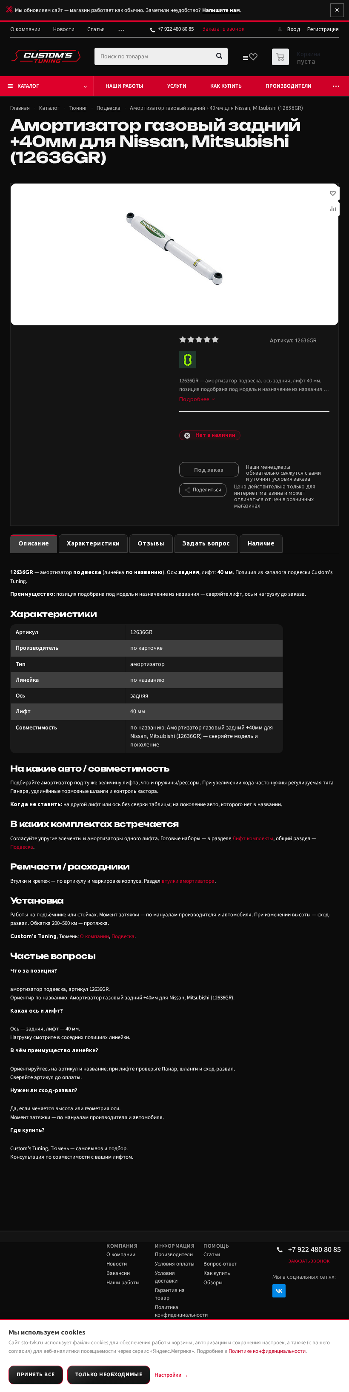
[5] (216, 339)
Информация (175, 1246)
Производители (289, 86)
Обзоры (213, 1282)
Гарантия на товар (170, 1294)
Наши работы (124, 86)
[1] (183, 339)
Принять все (36, 1374)
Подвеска (21, 847)
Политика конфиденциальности (181, 1311)
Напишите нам (221, 10)
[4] (207, 339)
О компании (94, 936)
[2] (191, 339)
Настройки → (171, 1375)
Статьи (211, 1254)
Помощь (216, 1246)
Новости (116, 1264)
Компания (121, 1246)
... (122, 29)
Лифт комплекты (252, 838)
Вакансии (118, 1273)
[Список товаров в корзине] (297, 62)
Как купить (226, 86)
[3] (199, 339)
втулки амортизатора (188, 881)
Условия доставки (166, 1277)
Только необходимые (108, 1374)
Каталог (28, 86)
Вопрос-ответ (220, 1264)
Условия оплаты (175, 1264)
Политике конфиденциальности (267, 1351)
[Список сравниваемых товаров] (245, 60)
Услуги (176, 86)
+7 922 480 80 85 (176, 29)
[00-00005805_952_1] (174, 248)
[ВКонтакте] (279, 1290)
